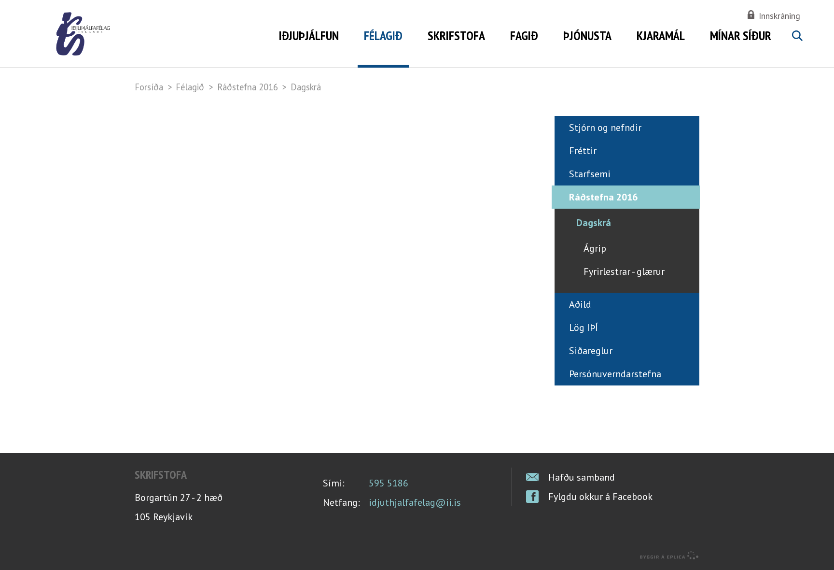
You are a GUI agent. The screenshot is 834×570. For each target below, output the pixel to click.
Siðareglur (590, 350)
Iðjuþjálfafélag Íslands (152, 34)
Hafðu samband (581, 477)
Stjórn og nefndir (605, 127)
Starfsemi (590, 174)
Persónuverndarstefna (615, 374)
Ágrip (595, 248)
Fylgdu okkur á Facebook (600, 496)
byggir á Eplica (669, 555)
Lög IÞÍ (583, 327)
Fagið (524, 35)
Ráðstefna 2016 (247, 87)
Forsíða (149, 87)
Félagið (190, 87)
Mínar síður (740, 35)
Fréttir (583, 150)
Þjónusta (587, 35)
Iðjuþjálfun (309, 35)
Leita (797, 47)
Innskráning (779, 15)
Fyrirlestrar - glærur (624, 271)
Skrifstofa (456, 35)
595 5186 (388, 483)
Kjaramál (661, 35)
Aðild (580, 304)
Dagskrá (306, 87)
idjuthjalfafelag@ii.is (415, 502)
